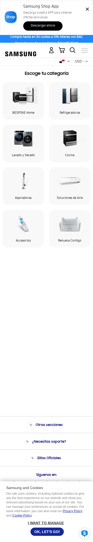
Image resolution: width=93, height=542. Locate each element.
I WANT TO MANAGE (46, 523)
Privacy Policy (72, 511)
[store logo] (20, 48)
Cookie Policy (22, 515)
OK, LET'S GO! (47, 532)
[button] (68, 61)
